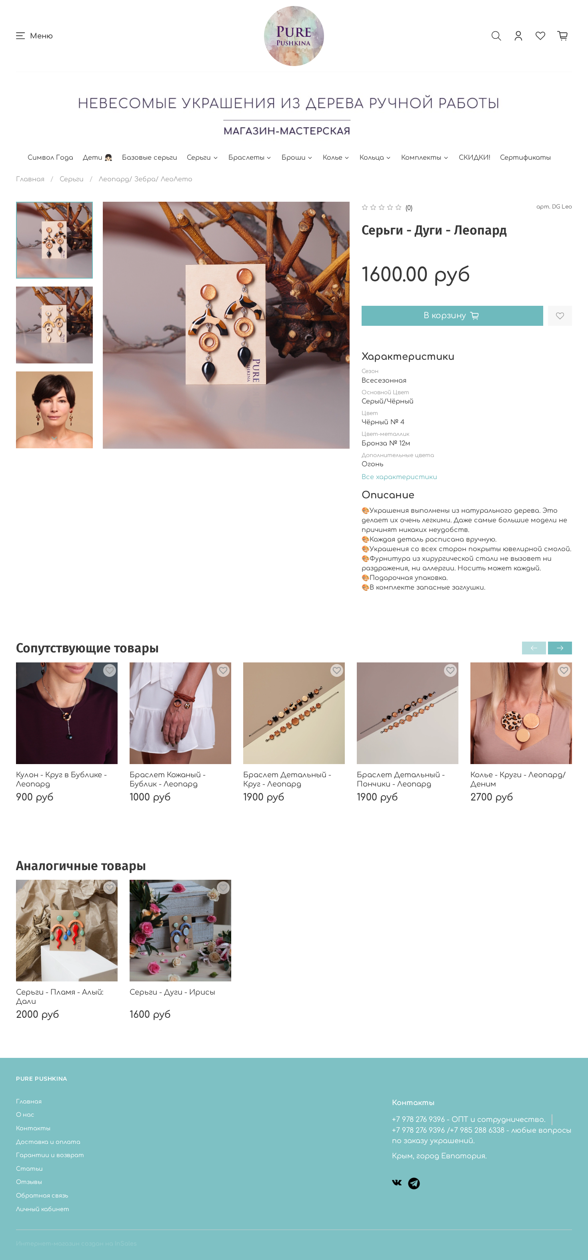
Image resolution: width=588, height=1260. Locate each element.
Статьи (29, 1169)
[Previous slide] (118, 325)
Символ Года (50, 157)
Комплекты (421, 157)
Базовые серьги (149, 157)
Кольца (372, 157)
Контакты (33, 1128)
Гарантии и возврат (50, 1155)
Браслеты (246, 157)
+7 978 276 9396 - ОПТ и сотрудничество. (469, 1120)
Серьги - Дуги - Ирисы (172, 992)
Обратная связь (42, 1195)
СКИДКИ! (474, 157)
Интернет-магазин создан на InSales (76, 1243)
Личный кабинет (42, 1209)
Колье (332, 157)
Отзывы (29, 1182)
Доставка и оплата (48, 1142)
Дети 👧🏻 (97, 157)
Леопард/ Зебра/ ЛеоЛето (145, 179)
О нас (25, 1115)
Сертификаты (525, 157)
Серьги (199, 157)
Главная (30, 179)
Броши (294, 157)
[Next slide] (54, 438)
